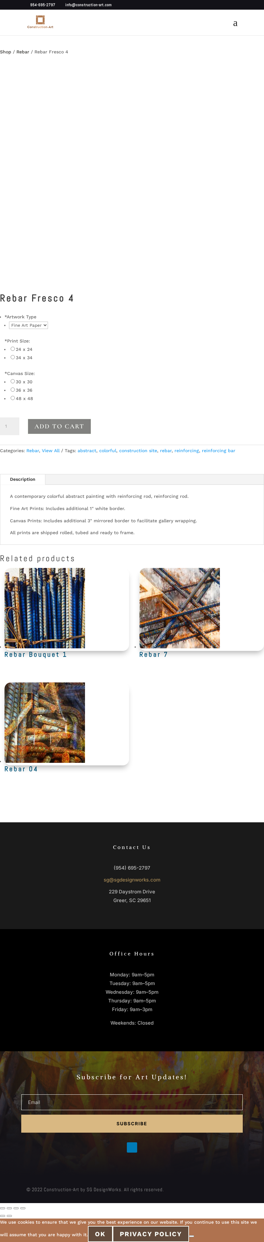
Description (22, 479)
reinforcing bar (218, 450)
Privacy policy (151, 1234)
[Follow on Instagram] (145, 1147)
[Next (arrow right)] (9, 1216)
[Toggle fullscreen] (9, 1208)
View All (51, 450)
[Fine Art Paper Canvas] (28, 325)
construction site (138, 450)
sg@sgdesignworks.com (132, 880)
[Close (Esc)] (22, 1208)
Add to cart (59, 426)
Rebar (22, 51)
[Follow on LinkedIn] (132, 1147)
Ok (100, 1234)
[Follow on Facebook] (119, 1147)
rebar (166, 450)
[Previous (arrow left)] (2, 1216)
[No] (191, 1236)
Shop (5, 51)
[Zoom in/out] (2, 1208)
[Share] (16, 1208)
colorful (107, 450)
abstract (87, 450)
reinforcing (186, 450)
